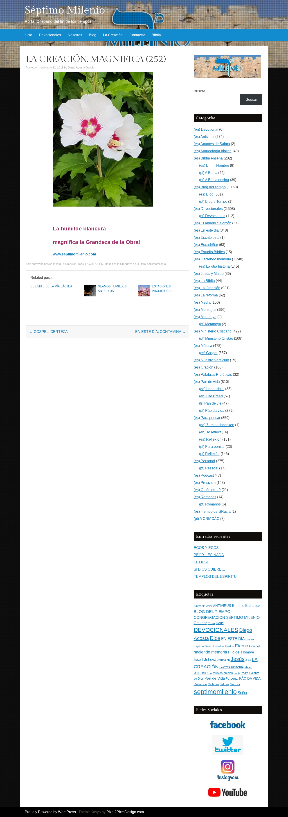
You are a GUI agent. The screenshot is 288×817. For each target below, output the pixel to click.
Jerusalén (223, 660)
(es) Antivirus (204, 137)
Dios (215, 638)
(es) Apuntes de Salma (212, 144)
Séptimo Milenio (65, 10)
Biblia (156, 35)
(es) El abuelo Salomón (212, 223)
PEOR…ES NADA (209, 555)
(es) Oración (203, 367)
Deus (220, 623)
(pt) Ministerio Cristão (216, 338)
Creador (200, 623)
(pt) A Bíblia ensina (214, 180)
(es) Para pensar (207, 418)
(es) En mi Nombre (214, 165)
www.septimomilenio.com (74, 254)
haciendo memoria (210, 652)
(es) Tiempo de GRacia (212, 511)
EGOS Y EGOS (206, 548)
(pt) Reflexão (209, 454)
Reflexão (213, 684)
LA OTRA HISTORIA (231, 667)
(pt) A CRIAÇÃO (206, 519)
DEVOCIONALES (216, 630)
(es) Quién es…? (207, 490)
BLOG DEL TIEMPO (212, 611)
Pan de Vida (215, 678)
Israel (198, 659)
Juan (248, 660)
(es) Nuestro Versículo (211, 360)
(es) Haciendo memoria (212, 259)
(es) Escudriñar (206, 245)
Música (218, 673)
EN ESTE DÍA (233, 639)
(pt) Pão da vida (211, 410)
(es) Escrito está (206, 237)
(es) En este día (206, 230)
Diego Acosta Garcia (81, 67)
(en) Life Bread (211, 396)
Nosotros (75, 35)
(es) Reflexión (210, 439)
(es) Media (202, 302)
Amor (209, 606)
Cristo (211, 623)
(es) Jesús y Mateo (209, 273)
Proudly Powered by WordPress (50, 812)
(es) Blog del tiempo (210, 187)
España (249, 639)
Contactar (137, 35)
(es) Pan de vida (207, 382)
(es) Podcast (204, 475)
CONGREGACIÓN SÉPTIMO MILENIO (227, 617)
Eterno (241, 645)
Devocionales (50, 35)
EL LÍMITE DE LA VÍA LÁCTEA (51, 286)
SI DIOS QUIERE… (209, 569)
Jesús (238, 659)
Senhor (235, 684)
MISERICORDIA (203, 673)
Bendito (238, 606)
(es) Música (203, 346)
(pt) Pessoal (208, 468)
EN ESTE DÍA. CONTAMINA (160, 332)
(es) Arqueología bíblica (213, 151)
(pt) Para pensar (212, 446)
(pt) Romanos (210, 504)
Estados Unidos (223, 646)
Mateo (248, 667)
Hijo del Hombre (241, 652)
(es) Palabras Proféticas (213, 374)
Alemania (199, 605)
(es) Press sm (205, 483)
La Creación (113, 35)
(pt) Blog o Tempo (213, 201)
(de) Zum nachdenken (216, 425)
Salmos (224, 684)
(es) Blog (206, 194)
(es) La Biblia (204, 281)
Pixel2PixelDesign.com (125, 812)
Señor (243, 692)
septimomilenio (156, 264)
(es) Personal (204, 461)
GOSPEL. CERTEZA (48, 332)
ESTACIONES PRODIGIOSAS (162, 288)
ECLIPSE (201, 562)
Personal (232, 678)
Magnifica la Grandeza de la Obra (125, 264)
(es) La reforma (206, 295)
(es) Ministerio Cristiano (213, 331)
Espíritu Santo (203, 646)
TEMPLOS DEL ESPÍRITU (215, 576)
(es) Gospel (208, 353)
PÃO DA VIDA (250, 678)
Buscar (199, 91)
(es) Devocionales (208, 209)
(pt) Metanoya (210, 324)
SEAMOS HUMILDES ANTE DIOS (112, 288)
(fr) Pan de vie (210, 403)
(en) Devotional (206, 129)
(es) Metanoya (205, 317)
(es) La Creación (66, 264)
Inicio (28, 35)
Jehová (210, 659)
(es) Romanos (205, 497)
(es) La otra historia (214, 266)
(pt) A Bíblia (208, 173)
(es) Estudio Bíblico (209, 252)
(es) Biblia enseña (208, 158)
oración (228, 673)
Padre (244, 673)
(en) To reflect (210, 432)
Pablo (237, 673)
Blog (92, 35)
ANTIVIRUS (222, 606)
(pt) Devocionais (212, 216)
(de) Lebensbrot (211, 389)
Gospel (254, 646)
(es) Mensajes (205, 310)
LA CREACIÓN (94, 264)
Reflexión (200, 684)
